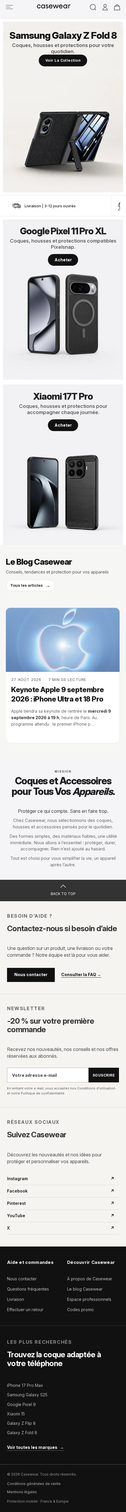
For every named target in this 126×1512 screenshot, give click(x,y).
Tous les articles (30, 585)
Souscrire (104, 1075)
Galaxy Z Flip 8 (21, 1423)
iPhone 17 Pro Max (25, 1385)
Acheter (63, 259)
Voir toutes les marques (35, 1447)
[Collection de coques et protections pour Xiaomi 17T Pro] (63, 464)
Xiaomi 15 (16, 1413)
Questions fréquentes (28, 1288)
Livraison (15, 1299)
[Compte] (105, 7)
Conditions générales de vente (34, 1483)
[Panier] (117, 7)
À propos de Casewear (89, 1278)
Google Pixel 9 (21, 1404)
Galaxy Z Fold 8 (22, 1432)
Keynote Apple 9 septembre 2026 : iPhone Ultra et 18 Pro (57, 694)
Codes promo (80, 1309)
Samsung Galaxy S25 (27, 1394)
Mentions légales (22, 1492)
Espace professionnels (89, 1299)
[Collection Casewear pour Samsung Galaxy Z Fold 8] (63, 107)
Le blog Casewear (85, 1288)
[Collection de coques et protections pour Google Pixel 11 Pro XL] (63, 299)
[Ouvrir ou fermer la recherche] (93, 7)
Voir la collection (63, 60)
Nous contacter (30, 974)
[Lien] (9, 7)
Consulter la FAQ (81, 974)
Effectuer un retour (25, 1309)
